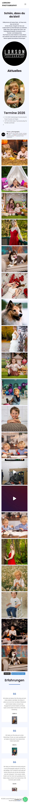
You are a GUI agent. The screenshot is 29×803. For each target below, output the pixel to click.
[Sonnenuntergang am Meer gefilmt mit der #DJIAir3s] (14, 498)
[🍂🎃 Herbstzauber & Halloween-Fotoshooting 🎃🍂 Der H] (14, 153)
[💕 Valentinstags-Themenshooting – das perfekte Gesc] (14, 286)
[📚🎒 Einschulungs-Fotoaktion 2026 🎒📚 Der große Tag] (14, 179)
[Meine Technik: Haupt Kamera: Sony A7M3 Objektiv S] (14, 259)
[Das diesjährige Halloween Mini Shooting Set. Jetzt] (14, 632)
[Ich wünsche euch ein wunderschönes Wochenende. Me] (14, 312)
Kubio (18, 800)
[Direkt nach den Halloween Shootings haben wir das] (14, 472)
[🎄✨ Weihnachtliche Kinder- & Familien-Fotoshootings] (14, 445)
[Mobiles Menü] (25, 4)
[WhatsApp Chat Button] (25, 799)
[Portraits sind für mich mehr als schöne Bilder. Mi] (14, 232)
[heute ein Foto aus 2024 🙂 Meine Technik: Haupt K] (14, 339)
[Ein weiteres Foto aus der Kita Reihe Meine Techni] (14, 419)
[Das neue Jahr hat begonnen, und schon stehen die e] (14, 365)
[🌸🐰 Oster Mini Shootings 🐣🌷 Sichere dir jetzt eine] (14, 206)
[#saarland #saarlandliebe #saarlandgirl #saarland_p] (14, 552)
